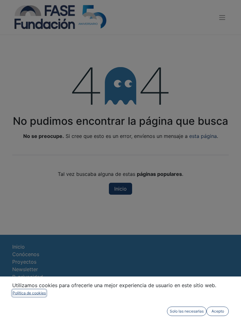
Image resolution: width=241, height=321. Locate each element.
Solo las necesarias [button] (187, 311)
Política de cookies (29, 293)
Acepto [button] (218, 311)
